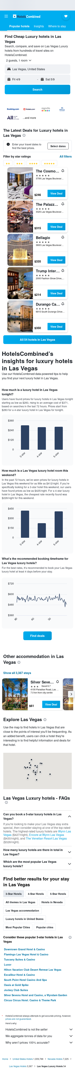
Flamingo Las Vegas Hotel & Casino (26, 954)
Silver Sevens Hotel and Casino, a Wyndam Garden (35, 995)
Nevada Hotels (55, 1058)
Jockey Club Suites (16, 990)
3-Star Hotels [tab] (14, 894)
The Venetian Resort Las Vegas (46, 838)
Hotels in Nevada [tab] (52, 902)
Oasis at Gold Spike (16, 985)
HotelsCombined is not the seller (26, 1029)
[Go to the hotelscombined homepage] (26, 16)
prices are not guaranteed (18, 1018)
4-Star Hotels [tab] (36, 894)
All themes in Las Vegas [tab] (20, 902)
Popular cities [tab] (44, 927)
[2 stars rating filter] (8, 164)
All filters (66, 156)
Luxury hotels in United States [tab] (25, 919)
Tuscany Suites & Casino (19, 959)
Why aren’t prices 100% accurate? (27, 1042)
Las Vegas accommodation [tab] (22, 910)
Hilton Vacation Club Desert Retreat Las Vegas (32, 969)
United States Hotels (23, 1058)
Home (5, 1058)
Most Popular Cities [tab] (18, 927)
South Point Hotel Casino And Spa (25, 980)
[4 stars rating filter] (33, 164)
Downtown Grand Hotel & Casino (24, 949)
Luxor (7, 964)
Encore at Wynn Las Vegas (46, 835)
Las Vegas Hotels (17, 1066)
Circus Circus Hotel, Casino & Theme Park (30, 1000)
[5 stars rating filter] (49, 164)
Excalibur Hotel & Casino (19, 974)
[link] (37, 339)
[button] (6, 16)
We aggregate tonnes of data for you (28, 1036)
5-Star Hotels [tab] (58, 894)
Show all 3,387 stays (17, 673)
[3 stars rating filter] (19, 164)
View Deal (56, 193)
